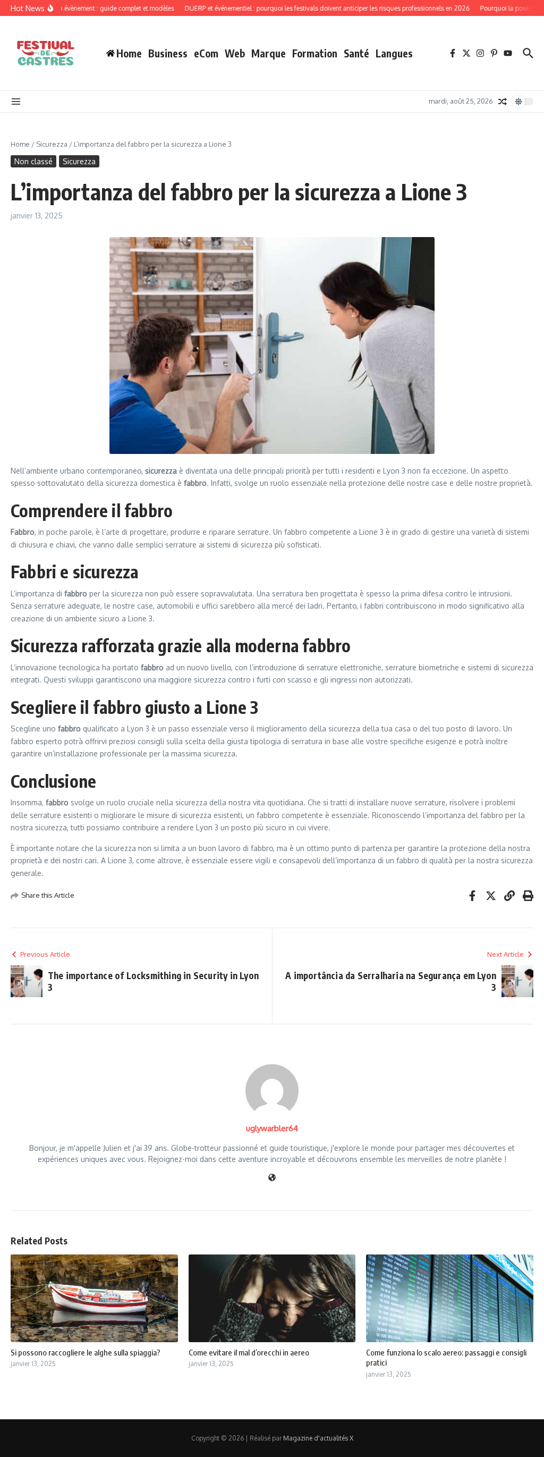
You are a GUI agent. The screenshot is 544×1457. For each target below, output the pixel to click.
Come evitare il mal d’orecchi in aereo (249, 1352)
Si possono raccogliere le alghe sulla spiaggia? (85, 1352)
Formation (314, 53)
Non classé (33, 161)
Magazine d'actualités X (318, 1438)
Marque (268, 53)
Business (168, 53)
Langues (394, 53)
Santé (356, 53)
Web (235, 53)
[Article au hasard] (502, 101)
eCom (206, 53)
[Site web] (272, 1178)
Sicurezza (51, 144)
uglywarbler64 (272, 1128)
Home (20, 144)
